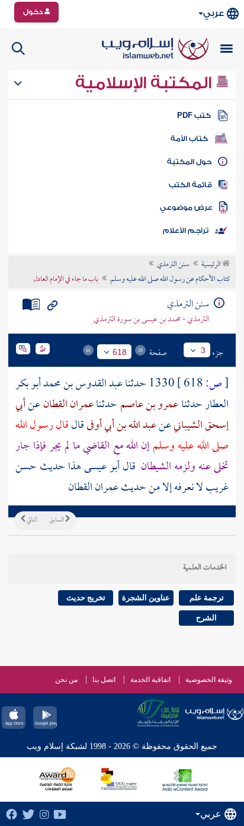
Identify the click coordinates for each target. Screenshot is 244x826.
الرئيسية (211, 265)
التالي (31, 520)
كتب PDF (194, 115)
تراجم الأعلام (185, 230)
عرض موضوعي (186, 207)
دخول (33, 12)
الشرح (206, 617)
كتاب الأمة (189, 139)
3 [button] (203, 350)
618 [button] (120, 352)
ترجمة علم (207, 597)
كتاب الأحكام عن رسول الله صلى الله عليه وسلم (170, 279)
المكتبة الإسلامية (145, 82)
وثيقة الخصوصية (208, 679)
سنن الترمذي (173, 265)
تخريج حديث (85, 597)
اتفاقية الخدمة (150, 679)
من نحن (66, 679)
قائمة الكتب (190, 185)
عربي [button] (213, 13)
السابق (57, 520)
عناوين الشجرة (146, 597)
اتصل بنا (103, 679)
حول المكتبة (189, 162)
